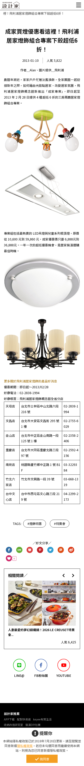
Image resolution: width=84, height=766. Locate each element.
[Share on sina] (71, 550)
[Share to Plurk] (61, 550)
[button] (63, 575)
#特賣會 (59, 523)
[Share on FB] (9, 550)
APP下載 (9, 719)
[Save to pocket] (30, 550)
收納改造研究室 (13, 725)
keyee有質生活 (42, 719)
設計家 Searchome (11, 6)
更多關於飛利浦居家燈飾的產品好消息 (30, 381)
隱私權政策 (25, 745)
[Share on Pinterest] (40, 550)
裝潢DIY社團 (32, 725)
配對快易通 (24, 719)
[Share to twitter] (50, 550)
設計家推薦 (12, 713)
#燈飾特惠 (34, 523)
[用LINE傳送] (19, 550)
